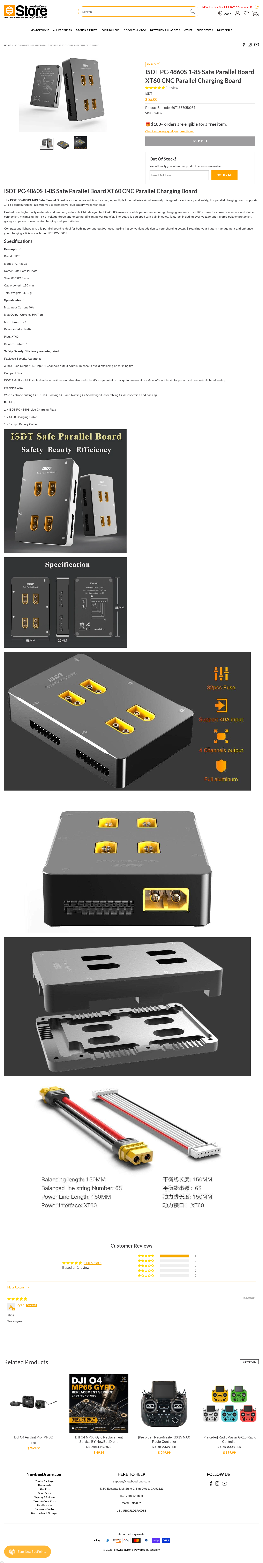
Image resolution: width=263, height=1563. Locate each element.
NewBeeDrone (99, 1447)
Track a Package (45, 1481)
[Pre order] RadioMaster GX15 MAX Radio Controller (164, 1439)
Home (7, 45)
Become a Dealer (44, 1509)
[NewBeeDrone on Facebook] (244, 45)
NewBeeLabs (44, 1505)
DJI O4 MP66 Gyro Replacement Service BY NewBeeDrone (99, 1439)
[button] (155, 88)
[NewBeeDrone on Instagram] (249, 45)
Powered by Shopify (147, 1549)
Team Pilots (44, 1493)
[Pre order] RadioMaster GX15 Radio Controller (229, 1439)
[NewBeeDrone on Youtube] (256, 45)
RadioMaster (164, 1447)
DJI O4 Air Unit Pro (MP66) (33, 1437)
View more (249, 1361)
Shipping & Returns (44, 1497)
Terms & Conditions (44, 1501)
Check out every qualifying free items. (169, 131)
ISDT (148, 93)
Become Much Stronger (44, 1513)
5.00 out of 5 (93, 1263)
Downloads (44, 1485)
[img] (17, 1299)
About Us (44, 1489)
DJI (33, 1443)
